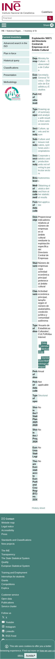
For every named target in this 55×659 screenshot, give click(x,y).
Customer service (10, 595)
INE (3, 31)
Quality (4, 562)
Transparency (8, 554)
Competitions (8, 584)
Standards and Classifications (16, 540)
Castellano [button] (47, 12)
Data (44, 343)
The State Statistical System (15, 558)
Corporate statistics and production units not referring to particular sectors (44, 164)
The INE (5, 550)
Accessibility (7, 530)
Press (4, 534)
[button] (48, 25)
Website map (8, 522)
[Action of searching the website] (50, 18)
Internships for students (13, 576)
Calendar (44, 346)
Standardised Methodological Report (44, 362)
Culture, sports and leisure (43, 131)
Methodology (10, 82)
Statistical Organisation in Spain (19, 31)
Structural (43, 395)
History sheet (38, 508)
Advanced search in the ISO (15, 44)
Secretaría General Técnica (43, 78)
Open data (6, 599)
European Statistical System (15, 566)
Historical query (11, 60)
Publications (7, 602)
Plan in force (10, 53)
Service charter (8, 606)
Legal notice (7, 526)
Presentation (10, 75)
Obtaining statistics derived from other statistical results (44, 191)
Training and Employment (14, 572)
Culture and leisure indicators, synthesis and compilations (44, 145)
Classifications (11, 68)
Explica (5, 588)
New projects (8, 544)
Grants (4, 580)
